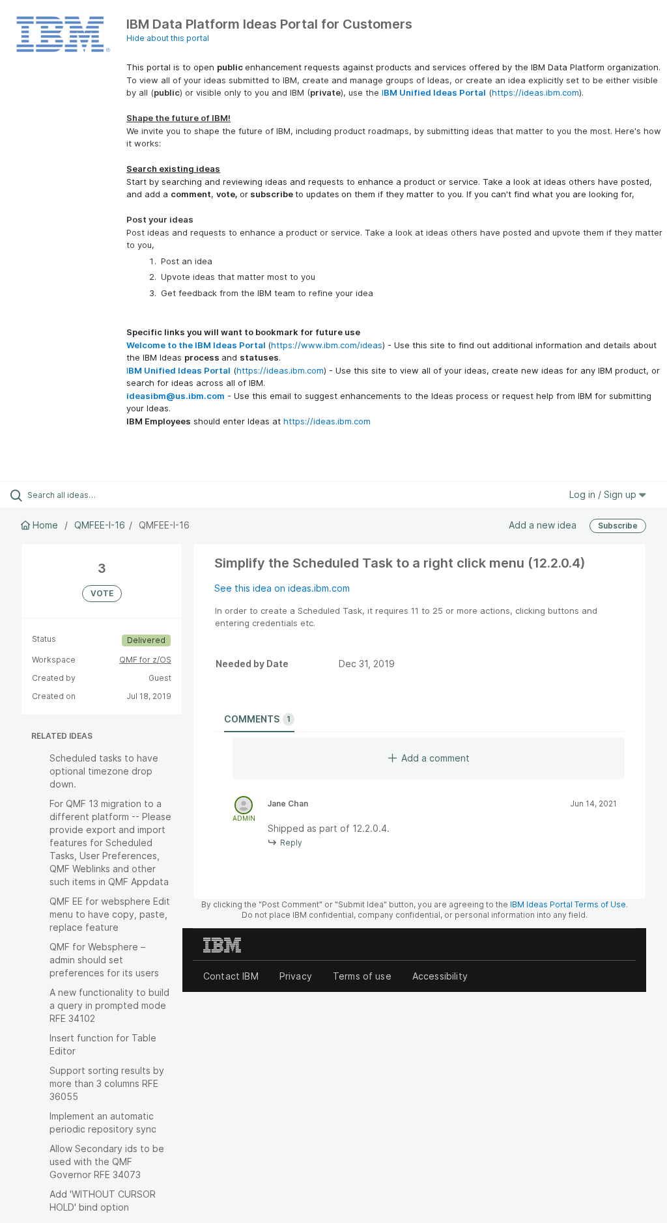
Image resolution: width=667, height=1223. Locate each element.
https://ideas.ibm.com (535, 92)
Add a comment (435, 757)
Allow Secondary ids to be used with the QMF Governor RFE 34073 (107, 1161)
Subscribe (618, 525)
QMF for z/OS (145, 660)
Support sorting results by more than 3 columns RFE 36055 (107, 1083)
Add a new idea (542, 524)
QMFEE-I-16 (99, 524)
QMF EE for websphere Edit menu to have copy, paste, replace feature (110, 914)
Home (45, 524)
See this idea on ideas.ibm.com (282, 588)
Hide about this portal (167, 38)
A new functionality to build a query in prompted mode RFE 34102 (109, 1005)
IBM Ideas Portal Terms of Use (568, 904)
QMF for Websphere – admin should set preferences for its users (104, 959)
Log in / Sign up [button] (604, 494)
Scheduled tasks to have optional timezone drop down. (104, 771)
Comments (257, 718)
